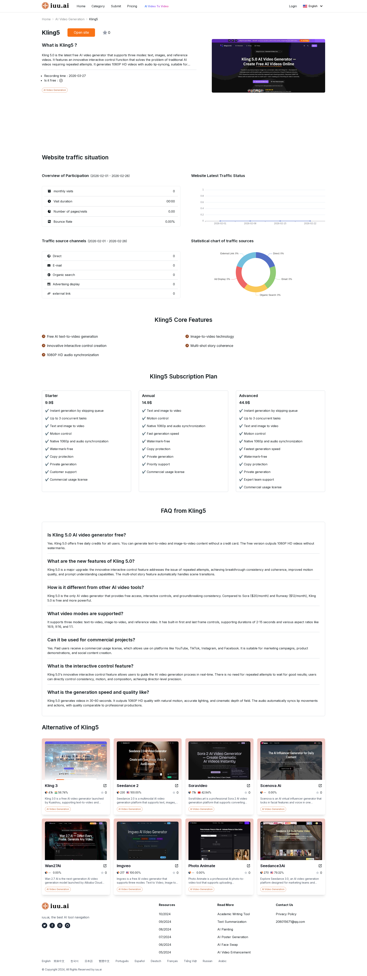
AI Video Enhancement (234, 952)
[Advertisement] (156, 119)
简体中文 (59, 961)
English (313, 6)
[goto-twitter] (44, 925)
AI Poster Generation (232, 937)
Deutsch (156, 961)
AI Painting (225, 929)
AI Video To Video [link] (157, 6)
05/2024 (165, 952)
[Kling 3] (105, 786)
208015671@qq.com (290, 922)
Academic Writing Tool (233, 914)
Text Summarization (231, 922)
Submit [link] (116, 6)
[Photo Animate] (248, 866)
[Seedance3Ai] (320, 866)
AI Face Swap (227, 945)
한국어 (75, 961)
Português (122, 961)
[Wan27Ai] (105, 866)
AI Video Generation (69, 19)
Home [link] (81, 6)
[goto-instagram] (60, 925)
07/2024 (165, 937)
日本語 (89, 961)
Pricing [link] (132, 6)
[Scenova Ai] (320, 786)
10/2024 (165, 914)
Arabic (222, 961)
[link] (56, 5)
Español (140, 961)
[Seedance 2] (177, 786)
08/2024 (165, 929)
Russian (207, 961)
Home (46, 19)
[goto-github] (67, 925)
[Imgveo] (177, 866)
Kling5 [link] (93, 19)
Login (293, 6)
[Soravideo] (248, 786)
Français (172, 961)
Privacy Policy (286, 914)
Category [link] (98, 6)
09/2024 (165, 922)
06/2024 (165, 945)
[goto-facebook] (52, 925)
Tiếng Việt (190, 961)
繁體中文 (104, 961)
